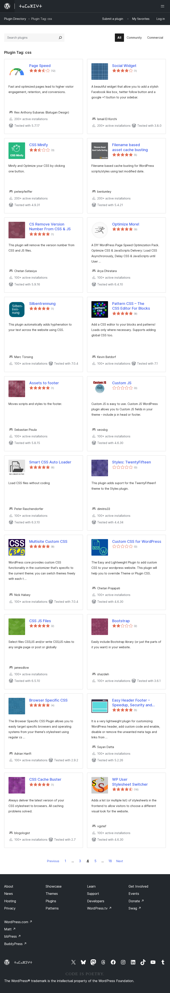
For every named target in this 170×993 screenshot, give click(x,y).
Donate (136, 901)
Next (119, 861)
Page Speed (40, 65)
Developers (95, 901)
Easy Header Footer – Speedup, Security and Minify (132, 703)
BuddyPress (15, 944)
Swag (135, 908)
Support (93, 894)
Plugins (51, 901)
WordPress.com (18, 922)
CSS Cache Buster (45, 779)
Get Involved (138, 886)
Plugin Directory (15, 18)
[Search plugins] (60, 37)
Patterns (52, 908)
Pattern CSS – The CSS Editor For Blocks (131, 305)
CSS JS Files (40, 621)
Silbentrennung (42, 303)
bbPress (12, 936)
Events (134, 894)
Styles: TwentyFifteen (131, 462)
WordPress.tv (99, 908)
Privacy (10, 908)
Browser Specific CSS (48, 700)
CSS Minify (38, 145)
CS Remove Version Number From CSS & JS (50, 226)
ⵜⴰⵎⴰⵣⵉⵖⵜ (23, 962)
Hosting (10, 901)
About (8, 886)
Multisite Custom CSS (48, 541)
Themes (52, 894)
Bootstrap (121, 621)
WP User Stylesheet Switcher (130, 781)
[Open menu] (163, 6)
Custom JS (121, 383)
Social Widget (124, 65)
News (8, 894)
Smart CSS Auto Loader (50, 462)
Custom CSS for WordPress (136, 541)
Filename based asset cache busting (130, 147)
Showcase (54, 886)
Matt (10, 929)
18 (110, 861)
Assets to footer (44, 383)
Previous (53, 861)
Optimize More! (125, 224)
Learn (91, 886)
